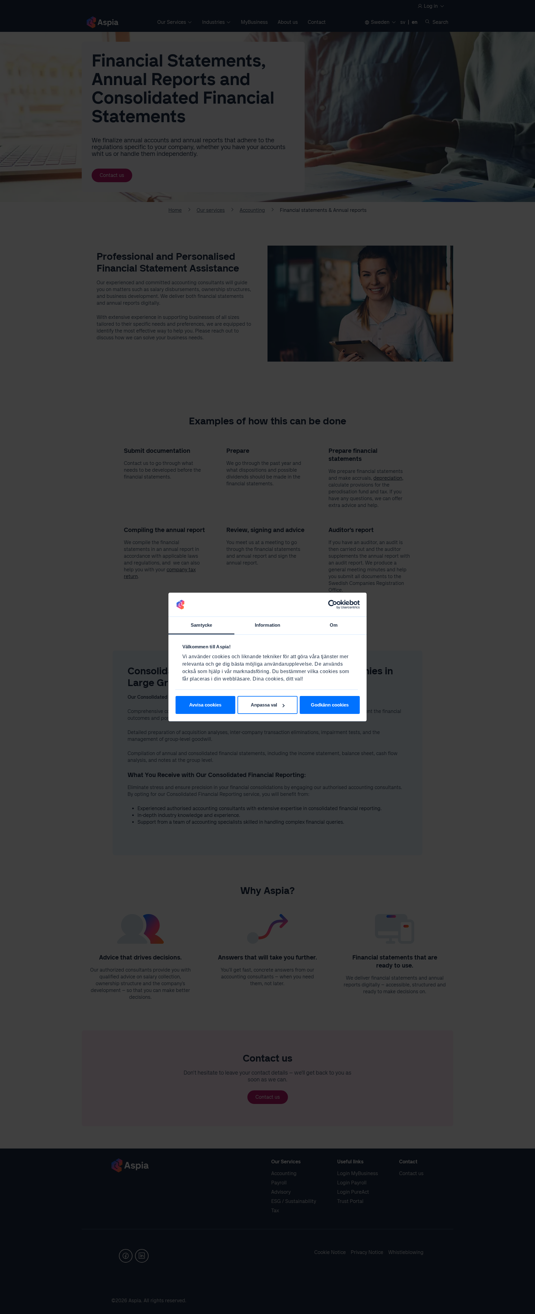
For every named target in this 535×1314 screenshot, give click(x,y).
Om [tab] (333, 625)
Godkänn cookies (330, 704)
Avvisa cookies (205, 704)
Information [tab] (267, 625)
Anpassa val (264, 704)
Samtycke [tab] (201, 625)
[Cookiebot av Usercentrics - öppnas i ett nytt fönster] (333, 604)
